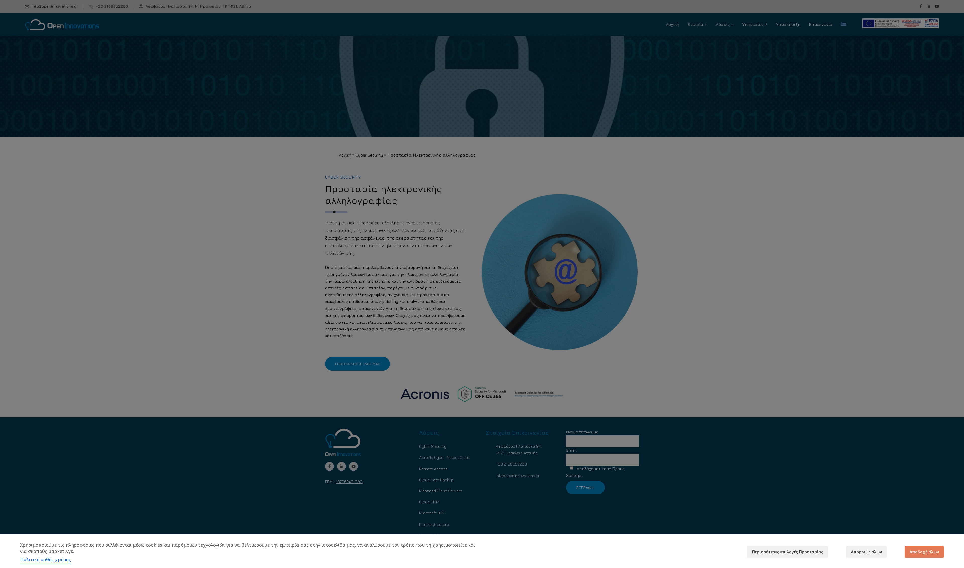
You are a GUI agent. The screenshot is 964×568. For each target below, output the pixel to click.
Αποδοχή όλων (924, 552)
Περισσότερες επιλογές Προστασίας (787, 552)
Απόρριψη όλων (866, 552)
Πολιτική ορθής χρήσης (45, 559)
